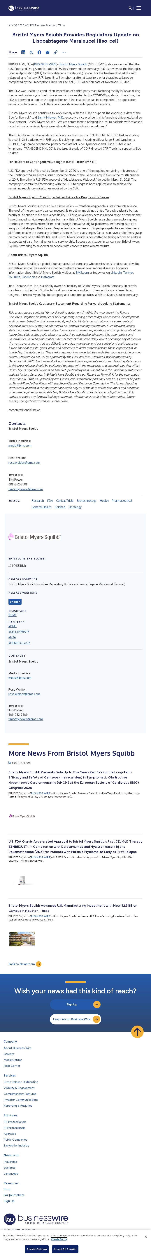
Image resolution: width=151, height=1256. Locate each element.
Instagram (47, 277)
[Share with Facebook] (39, 52)
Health (104, 500)
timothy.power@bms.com (25, 489)
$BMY (12, 615)
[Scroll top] (137, 1032)
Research (38, 500)
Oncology (75, 507)
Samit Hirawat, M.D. (51, 117)
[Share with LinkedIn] (23, 52)
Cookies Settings (37, 1249)
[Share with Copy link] (56, 52)
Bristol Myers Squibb (73, 64)
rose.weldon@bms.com (24, 462)
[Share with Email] (47, 52)
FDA (50, 500)
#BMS (12, 626)
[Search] (130, 8)
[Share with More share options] (64, 52)
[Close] (146, 1236)
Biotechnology (86, 500)
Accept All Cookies (65, 1249)
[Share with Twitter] (31, 52)
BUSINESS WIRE (45, 64)
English (15, 601)
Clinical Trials (64, 500)
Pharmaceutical (122, 500)
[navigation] (139, 8)
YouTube (14, 277)
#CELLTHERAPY (18, 632)
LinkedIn (116, 272)
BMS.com (82, 272)
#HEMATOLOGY (19, 643)
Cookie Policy (59, 1239)
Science (60, 507)
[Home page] (23, 8)
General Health (41, 507)
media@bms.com (19, 445)
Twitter (128, 272)
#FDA (12, 637)
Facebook (28, 277)
